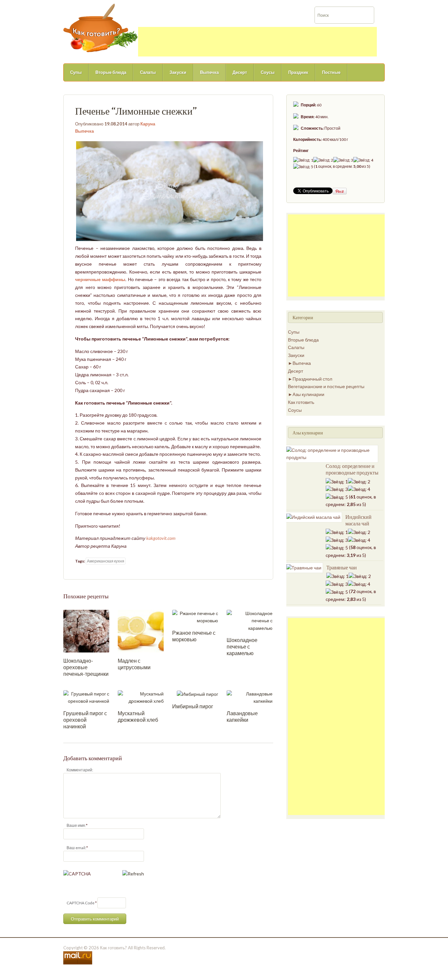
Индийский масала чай (358, 520)
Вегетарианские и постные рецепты (326, 386)
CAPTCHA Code (80, 902)
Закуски (178, 72)
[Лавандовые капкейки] (250, 697)
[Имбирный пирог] (197, 693)
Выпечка (209, 72)
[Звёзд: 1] (303, 160)
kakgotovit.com (160, 538)
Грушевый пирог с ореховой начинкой (85, 719)
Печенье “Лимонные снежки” (136, 111)
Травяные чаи (341, 567)
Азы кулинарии (308, 394)
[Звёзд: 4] (363, 160)
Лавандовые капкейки (242, 716)
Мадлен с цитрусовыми (134, 663)
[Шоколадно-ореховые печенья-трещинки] (86, 630)
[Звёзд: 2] (323, 160)
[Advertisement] (257, 41)
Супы (76, 72)
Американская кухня (105, 561)
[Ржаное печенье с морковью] (195, 616)
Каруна (147, 123)
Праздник (298, 72)
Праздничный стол (312, 379)
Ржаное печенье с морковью (193, 635)
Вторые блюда (110, 72)
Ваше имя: (76, 825)
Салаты (148, 72)
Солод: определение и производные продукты (352, 469)
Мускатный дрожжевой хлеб (138, 716)
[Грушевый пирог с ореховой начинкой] (86, 697)
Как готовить (301, 402)
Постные (331, 72)
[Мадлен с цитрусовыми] (141, 630)
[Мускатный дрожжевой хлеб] (141, 697)
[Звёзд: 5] (303, 167)
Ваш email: (76, 847)
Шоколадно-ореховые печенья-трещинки (86, 667)
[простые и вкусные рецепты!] (100, 27)
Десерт (240, 72)
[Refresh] (133, 873)
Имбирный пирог (192, 706)
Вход (415, 4)
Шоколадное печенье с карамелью (242, 646)
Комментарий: (80, 769)
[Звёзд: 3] (343, 160)
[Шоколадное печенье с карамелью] (250, 620)
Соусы (268, 72)
